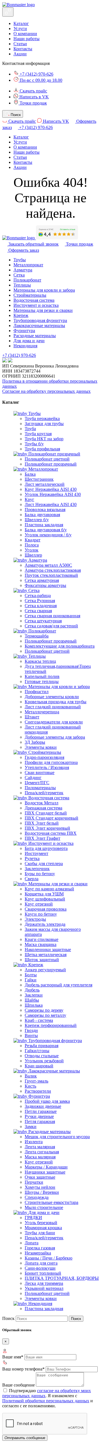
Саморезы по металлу (45, 1015)
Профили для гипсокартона (51, 762)
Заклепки (34, 995)
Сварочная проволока (45, 909)
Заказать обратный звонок (33, 244)
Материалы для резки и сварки (43, 310)
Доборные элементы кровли (52, 696)
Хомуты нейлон (40, 1187)
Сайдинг (33, 777)
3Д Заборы (35, 742)
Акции (20, 53)
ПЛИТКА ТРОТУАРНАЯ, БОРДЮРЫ (62, 1278)
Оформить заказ (23, 250)
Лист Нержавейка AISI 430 (51, 504)
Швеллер (33, 555)
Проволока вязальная (45, 509)
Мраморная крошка (43, 1227)
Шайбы (32, 1000)
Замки (30, 1126)
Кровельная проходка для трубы (55, 701)
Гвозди (31, 1030)
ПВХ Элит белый (42, 823)
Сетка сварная (38, 610)
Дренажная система (43, 808)
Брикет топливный (43, 1273)
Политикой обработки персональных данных (45, 1400)
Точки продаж (33, 103)
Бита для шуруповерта (46, 848)
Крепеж (20, 315)
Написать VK (55, 121)
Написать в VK (33, 96)
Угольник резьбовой (44, 1060)
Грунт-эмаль (36, 1081)
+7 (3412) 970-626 (36, 74)
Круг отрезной (39, 904)
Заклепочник (37, 868)
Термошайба (37, 636)
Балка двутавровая (42, 514)
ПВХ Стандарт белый (46, 813)
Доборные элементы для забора (55, 737)
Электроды (35, 919)
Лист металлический (45, 484)
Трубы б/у (34, 443)
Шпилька (34, 1005)
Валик (31, 1076)
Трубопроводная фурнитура (40, 320)
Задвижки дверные (43, 1106)
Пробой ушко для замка (47, 1101)
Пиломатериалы (40, 787)
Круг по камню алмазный (49, 888)
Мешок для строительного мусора (57, 1136)
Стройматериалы (29, 295)
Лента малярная (40, 1146)
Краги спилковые (41, 939)
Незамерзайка (38, 1253)
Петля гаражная (40, 1121)
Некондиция (25, 345)
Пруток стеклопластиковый (51, 575)
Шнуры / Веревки (42, 1192)
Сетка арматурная (42, 580)
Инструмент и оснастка (36, 305)
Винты (31, 1035)
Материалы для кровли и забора (44, 290)
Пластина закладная (44, 524)
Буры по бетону (40, 873)
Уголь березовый (41, 1222)
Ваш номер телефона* (23, 1369)
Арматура (22, 269)
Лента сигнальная (42, 1151)
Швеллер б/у (37, 519)
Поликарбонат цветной (47, 459)
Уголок (31, 550)
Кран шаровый (39, 1065)
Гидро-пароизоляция (44, 757)
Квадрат (32, 539)
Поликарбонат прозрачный (51, 464)
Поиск (8, 1318)
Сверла (31, 878)
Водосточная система (33, 300)
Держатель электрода (45, 924)
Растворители (38, 1091)
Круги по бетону (41, 914)
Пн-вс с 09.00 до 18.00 (40, 80)
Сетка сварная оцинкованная (52, 615)
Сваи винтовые (39, 772)
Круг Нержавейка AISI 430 (51, 489)
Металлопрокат (28, 264)
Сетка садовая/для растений (51, 625)
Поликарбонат (27, 280)
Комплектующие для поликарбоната (60, 646)
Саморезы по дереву (44, 1010)
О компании (25, 33)
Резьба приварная (41, 1045)
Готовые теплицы (42, 681)
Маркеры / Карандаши (46, 1167)
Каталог (21, 23)
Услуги (20, 28)
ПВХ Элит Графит (42, 838)
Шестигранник (39, 479)
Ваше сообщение (18, 1385)
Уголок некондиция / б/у (48, 534)
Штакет (32, 716)
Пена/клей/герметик (44, 792)
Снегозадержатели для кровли (54, 722)
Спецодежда (37, 1197)
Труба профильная (42, 448)
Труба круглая (38, 433)
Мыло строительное (44, 1207)
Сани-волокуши (40, 1268)
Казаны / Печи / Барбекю (48, 1258)
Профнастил (37, 691)
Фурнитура (24, 330)
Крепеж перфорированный (51, 1025)
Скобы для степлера (44, 863)
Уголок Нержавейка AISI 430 (53, 494)
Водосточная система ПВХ (51, 833)
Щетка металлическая (45, 954)
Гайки (30, 979)
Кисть (30, 1086)
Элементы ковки (41, 747)
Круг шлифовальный (45, 899)
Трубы (19, 259)
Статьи (20, 43)
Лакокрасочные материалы (39, 325)
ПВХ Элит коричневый (47, 828)
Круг (29, 499)
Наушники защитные (45, 1172)
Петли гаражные (41, 1111)
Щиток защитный (42, 959)
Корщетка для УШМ (44, 893)
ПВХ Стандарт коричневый (51, 818)
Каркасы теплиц (40, 661)
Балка (30, 474)
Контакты (22, 48)
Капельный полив (42, 676)
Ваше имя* (12, 1356)
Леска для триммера (44, 1283)
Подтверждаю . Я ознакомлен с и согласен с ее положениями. (47, 1398)
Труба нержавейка (42, 418)
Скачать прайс (33, 91)
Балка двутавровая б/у (46, 529)
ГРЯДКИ (33, 1217)
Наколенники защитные (48, 949)
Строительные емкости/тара (51, 1202)
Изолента (34, 1141)
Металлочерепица (42, 711)
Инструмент (36, 853)
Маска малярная (40, 1156)
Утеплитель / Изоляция (47, 767)
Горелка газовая (40, 1247)
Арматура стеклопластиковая (53, 570)
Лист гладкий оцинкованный (53, 706)
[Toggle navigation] (7, 12)
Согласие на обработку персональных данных (46, 391)
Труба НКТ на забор (44, 438)
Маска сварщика (40, 944)
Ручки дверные (39, 1116)
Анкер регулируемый (45, 969)
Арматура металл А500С (48, 565)
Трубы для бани (40, 1232)
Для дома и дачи (29, 340)
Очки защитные (40, 1177)
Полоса (32, 545)
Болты (31, 974)
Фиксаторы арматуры (45, 585)
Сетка (19, 275)
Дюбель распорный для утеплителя (58, 985)
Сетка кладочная (41, 605)
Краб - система (39, 1020)
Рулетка (32, 858)
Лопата (31, 1242)
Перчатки (34, 1182)
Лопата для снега (41, 1263)
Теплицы (22, 285)
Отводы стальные (42, 1055)
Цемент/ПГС (37, 782)
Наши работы (26, 38)
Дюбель (32, 990)
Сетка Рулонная (40, 600)
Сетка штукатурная (43, 620)
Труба (30, 428)
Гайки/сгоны (37, 1050)
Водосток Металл (41, 802)
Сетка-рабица (38, 595)
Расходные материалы (34, 335)
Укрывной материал (44, 1288)
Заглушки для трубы (44, 423)
